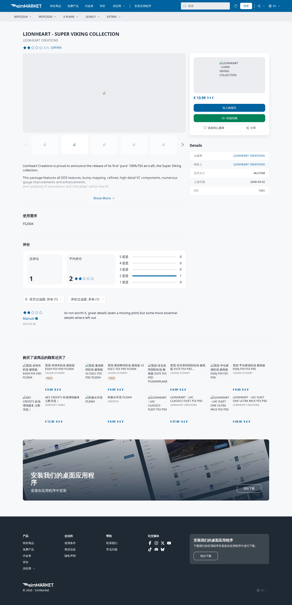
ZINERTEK (113, 401)
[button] (56, 48)
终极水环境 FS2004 (120, 397)
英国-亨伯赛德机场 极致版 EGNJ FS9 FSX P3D (249, 367)
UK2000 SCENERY (55, 373)
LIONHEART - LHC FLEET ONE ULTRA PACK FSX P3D (250, 399)
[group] (104, 93)
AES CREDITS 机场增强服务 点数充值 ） (62, 399)
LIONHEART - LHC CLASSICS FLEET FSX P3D (186, 399)
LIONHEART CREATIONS (40, 40)
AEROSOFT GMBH (55, 405)
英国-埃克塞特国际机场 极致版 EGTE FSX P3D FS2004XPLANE (187, 367)
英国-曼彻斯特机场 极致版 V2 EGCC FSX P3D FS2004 (126, 367)
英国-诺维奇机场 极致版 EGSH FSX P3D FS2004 (60, 367)
